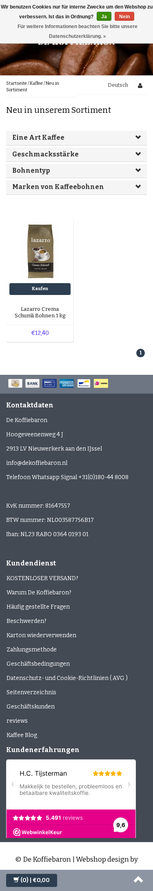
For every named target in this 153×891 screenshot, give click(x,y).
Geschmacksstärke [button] (45, 154)
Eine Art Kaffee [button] (38, 137)
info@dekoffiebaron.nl (36, 463)
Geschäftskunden (31, 706)
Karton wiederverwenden (41, 635)
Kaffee (36, 83)
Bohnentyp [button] (31, 170)
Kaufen (40, 288)
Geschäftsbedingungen (38, 663)
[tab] (76, 138)
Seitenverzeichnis (31, 692)
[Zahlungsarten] (59, 384)
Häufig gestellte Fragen (38, 606)
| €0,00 (35, 880)
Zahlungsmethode (32, 649)
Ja (104, 17)
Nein (124, 17)
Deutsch (118, 85)
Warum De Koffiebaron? (39, 592)
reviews (17, 720)
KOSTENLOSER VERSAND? (42, 578)
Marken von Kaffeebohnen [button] (58, 187)
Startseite (16, 83)
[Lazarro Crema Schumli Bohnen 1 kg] (40, 252)
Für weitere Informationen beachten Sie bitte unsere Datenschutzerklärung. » (77, 31)
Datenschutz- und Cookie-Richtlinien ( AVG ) (67, 678)
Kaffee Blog (22, 735)
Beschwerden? (27, 621)
